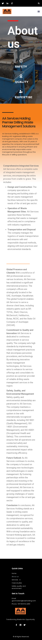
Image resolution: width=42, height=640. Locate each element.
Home (14, 573)
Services (15, 580)
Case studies (17, 583)
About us (15, 576)
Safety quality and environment (19, 587)
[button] (38, 3)
